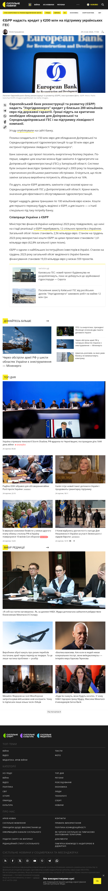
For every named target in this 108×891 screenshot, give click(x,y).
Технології (61, 796)
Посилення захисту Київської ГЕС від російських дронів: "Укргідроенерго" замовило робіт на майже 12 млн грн (69, 294)
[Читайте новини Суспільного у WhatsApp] (57, 860)
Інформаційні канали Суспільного (22, 832)
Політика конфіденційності (70, 827)
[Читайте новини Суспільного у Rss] (5, 860)
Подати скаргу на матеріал (18, 839)
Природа (7, 800)
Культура (8, 805)
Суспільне (38, 875)
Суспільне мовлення (14, 823)
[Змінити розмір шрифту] (102, 32)
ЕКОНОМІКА (74, 13)
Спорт (58, 800)
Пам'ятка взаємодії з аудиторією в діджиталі (74, 844)
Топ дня (59, 773)
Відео (6, 755)
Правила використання (68, 823)
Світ (5, 791)
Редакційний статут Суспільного (21, 843)
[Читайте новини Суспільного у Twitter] (20, 860)
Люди (58, 791)
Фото (58, 755)
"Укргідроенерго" (37, 108)
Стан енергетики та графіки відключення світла (22, 13)
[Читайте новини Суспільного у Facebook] (12, 860)
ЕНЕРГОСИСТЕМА (88, 13)
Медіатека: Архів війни (15, 760)
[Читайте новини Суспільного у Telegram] (49, 860)
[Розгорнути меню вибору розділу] (29, 4)
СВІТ (99, 13)
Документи (61, 839)
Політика (8, 787)
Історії (6, 796)
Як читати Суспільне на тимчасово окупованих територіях (75, 833)
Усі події (7, 773)
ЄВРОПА (57, 13)
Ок (97, 881)
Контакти (60, 818)
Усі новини (48, 4)
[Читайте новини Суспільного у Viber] (42, 860)
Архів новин (9, 818)
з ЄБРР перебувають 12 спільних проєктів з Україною (67, 228)
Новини (59, 805)
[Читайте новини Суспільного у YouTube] (34, 860)
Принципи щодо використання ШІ (22, 827)
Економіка (61, 787)
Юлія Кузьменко (16, 32)
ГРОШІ (48, 13)
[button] (5, 105)
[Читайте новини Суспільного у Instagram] (27, 860)
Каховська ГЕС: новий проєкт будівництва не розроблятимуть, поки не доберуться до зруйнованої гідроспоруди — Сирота (69, 276)
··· (78, 4)
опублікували (25, 130)
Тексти (59, 751)
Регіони (61, 4)
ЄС (65, 13)
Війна (37, 4)
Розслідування (63, 782)
